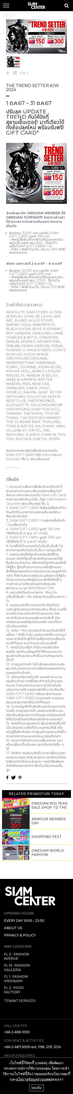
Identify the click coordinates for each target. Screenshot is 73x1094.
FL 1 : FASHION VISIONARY (16, 979)
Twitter (13, 777)
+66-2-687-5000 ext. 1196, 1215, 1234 (32, 1047)
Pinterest (19, 777)
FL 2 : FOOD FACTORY (14, 990)
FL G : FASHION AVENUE (16, 956)
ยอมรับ (36, 1088)
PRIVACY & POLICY (20, 935)
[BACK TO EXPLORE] (7, 16)
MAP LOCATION (17, 946)
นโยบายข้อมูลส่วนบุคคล (34, 1079)
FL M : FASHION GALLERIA (17, 968)
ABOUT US (13, 928)
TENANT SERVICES (19, 1001)
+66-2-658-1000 (17, 1032)
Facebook (7, 777)
